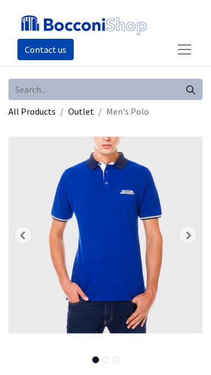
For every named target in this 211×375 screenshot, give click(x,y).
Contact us (45, 49)
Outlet (81, 111)
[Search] (191, 89)
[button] (23, 235)
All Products (32, 111)
